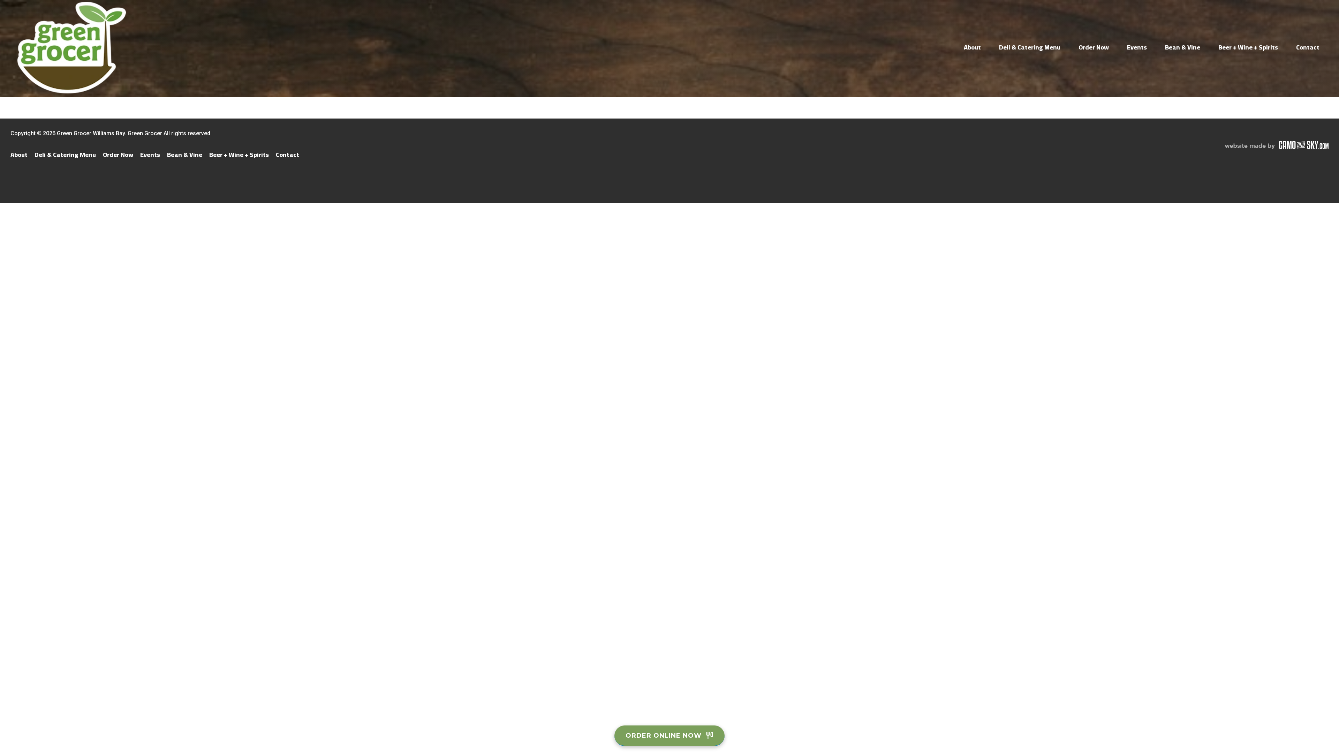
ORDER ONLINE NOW (664, 735)
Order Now (1094, 47)
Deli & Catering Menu (1029, 47)
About (972, 47)
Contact (1307, 47)
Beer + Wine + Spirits (1248, 47)
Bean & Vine (1182, 47)
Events (1137, 47)
